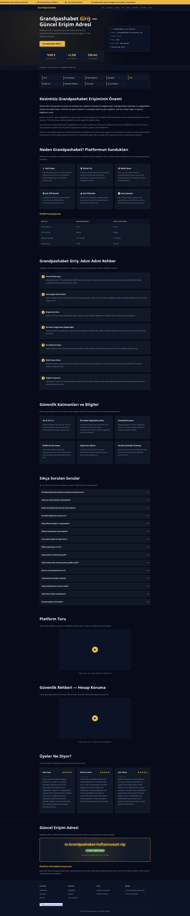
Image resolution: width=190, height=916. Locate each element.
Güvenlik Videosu (71, 84)
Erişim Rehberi (91, 78)
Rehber (117, 8)
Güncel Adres (113, 84)
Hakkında (43, 890)
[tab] (95, 492)
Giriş (102, 8)
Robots (42, 898)
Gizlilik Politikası (103, 894)
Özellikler (109, 8)
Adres (150, 8)
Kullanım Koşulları (103, 890)
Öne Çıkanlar (70, 78)
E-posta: (134, 890)
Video (128, 8)
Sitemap (43, 894)
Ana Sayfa (43, 67)
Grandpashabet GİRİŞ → (52, 44)
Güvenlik (135, 8)
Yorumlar (143, 8)
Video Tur (46, 84)
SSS (123, 8)
